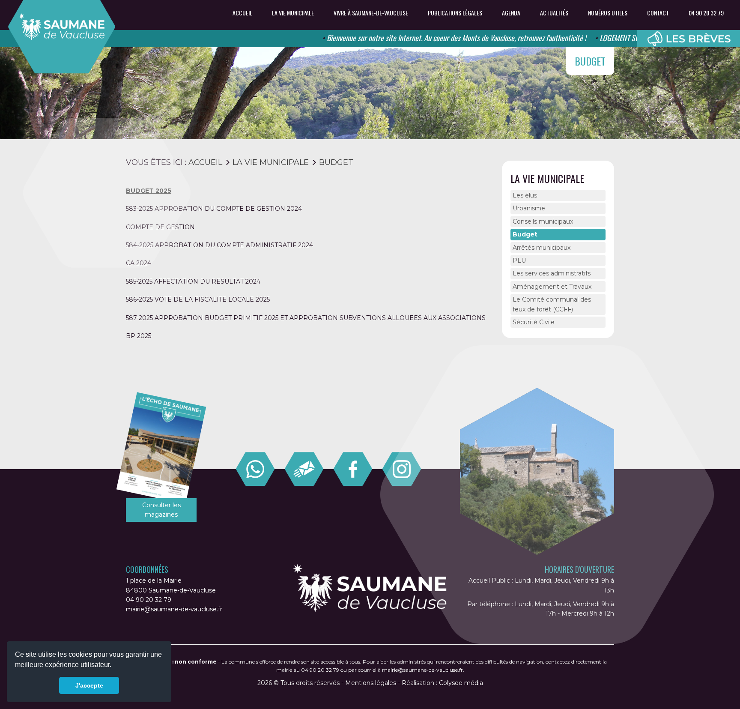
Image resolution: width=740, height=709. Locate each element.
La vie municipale (293, 13)
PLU (519, 260)
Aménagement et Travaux (552, 286)
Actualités (554, 13)
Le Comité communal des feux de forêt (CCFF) (552, 304)
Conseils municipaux (543, 221)
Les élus (525, 195)
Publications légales (455, 13)
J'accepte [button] (89, 685)
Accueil (242, 13)
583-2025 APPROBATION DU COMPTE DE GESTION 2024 (214, 208)
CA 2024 (138, 263)
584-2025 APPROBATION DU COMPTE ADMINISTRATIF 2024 (219, 245)
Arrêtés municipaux (541, 247)
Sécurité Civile (534, 322)
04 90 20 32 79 (706, 13)
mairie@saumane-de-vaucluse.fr (174, 609)
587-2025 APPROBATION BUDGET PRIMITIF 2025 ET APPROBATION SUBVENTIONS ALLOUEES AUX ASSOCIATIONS (306, 318)
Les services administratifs (552, 273)
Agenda (511, 13)
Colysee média (461, 683)
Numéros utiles (607, 13)
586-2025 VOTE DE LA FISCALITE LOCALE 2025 (198, 299)
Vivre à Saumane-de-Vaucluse (371, 13)
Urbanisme (529, 208)
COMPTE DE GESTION (160, 227)
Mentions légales (370, 683)
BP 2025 (138, 336)
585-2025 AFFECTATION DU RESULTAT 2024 (193, 281)
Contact (658, 13)
